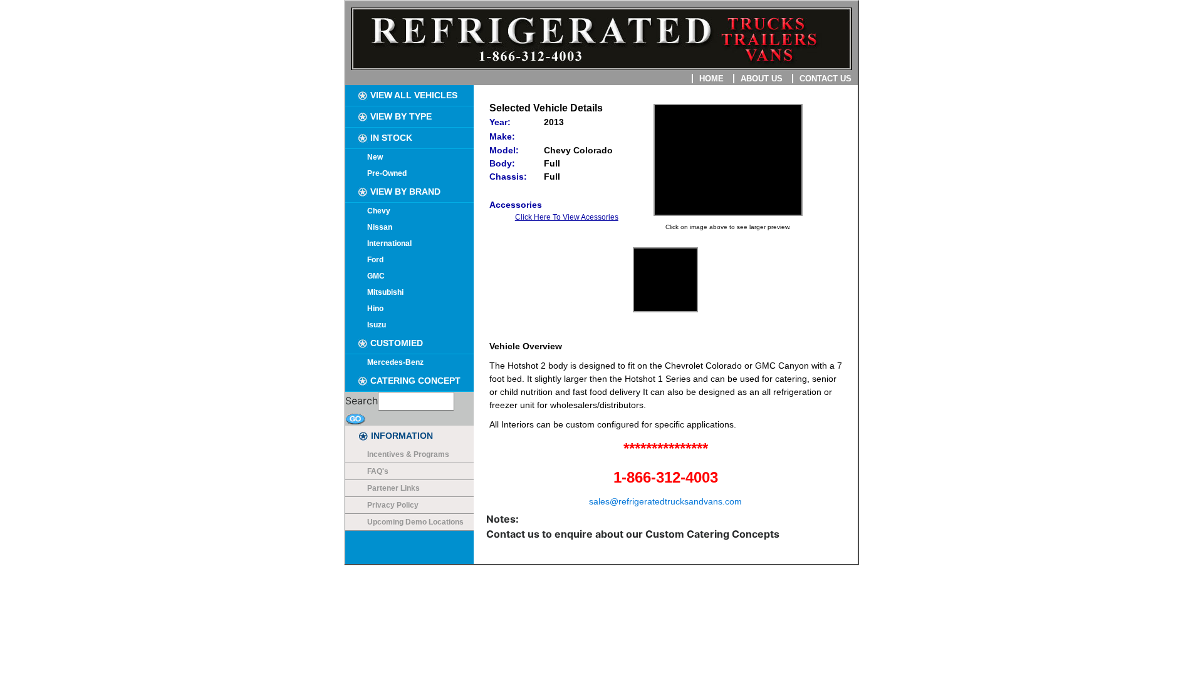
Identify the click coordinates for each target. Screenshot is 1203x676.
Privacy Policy (393, 505)
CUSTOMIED (395, 343)
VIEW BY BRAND (404, 192)
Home (711, 78)
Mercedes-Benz (395, 362)
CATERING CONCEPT (414, 381)
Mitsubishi (385, 292)
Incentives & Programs (408, 454)
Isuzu (376, 324)
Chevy (378, 211)
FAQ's (377, 471)
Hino (375, 308)
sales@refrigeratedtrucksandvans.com (665, 501)
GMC (376, 276)
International (389, 243)
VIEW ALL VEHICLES (412, 95)
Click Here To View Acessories (566, 217)
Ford (375, 259)
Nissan (379, 227)
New (375, 157)
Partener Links (393, 488)
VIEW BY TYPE (400, 116)
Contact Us (825, 78)
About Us (762, 78)
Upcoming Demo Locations (415, 522)
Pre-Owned (387, 173)
